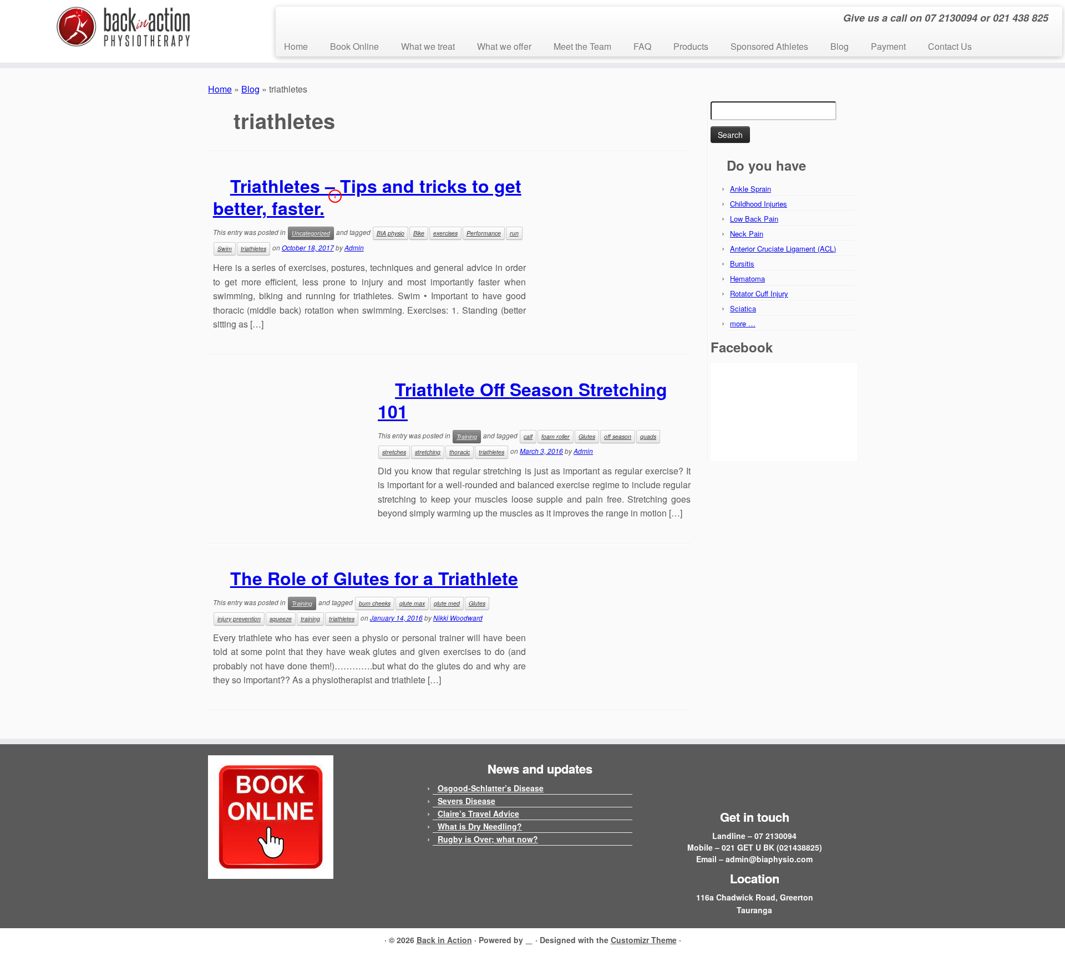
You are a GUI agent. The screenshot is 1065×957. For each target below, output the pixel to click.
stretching (427, 452)
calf (528, 436)
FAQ (642, 46)
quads (648, 436)
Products (690, 46)
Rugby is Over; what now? (488, 839)
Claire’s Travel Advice (478, 813)
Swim (224, 248)
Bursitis (742, 263)
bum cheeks (374, 603)
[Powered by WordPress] (529, 938)
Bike (418, 233)
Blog (839, 46)
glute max (412, 603)
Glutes (587, 436)
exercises (445, 233)
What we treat (428, 46)
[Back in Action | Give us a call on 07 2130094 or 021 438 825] (123, 27)
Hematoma (747, 278)
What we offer (504, 46)
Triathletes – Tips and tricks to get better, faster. (367, 197)
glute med (447, 603)
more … (742, 323)
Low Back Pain (754, 218)
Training (467, 436)
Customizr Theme (644, 939)
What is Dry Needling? (480, 826)
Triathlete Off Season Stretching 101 (522, 400)
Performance (483, 233)
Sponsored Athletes (769, 46)
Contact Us (950, 46)
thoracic (459, 452)
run (514, 233)
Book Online (354, 46)
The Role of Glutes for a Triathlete (374, 578)
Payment (888, 46)
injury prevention (239, 619)
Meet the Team (582, 46)
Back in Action (444, 939)
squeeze (281, 619)
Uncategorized (311, 233)
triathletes (253, 248)
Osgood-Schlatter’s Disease (491, 788)
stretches (394, 452)
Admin (354, 247)
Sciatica (743, 308)
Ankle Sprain (750, 188)
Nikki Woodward (458, 617)
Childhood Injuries (758, 203)
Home (296, 46)
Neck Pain (746, 233)
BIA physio (390, 233)
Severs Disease (466, 800)
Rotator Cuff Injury (759, 293)
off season (617, 436)
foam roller (555, 436)
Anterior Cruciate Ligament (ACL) (783, 248)
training (310, 619)
